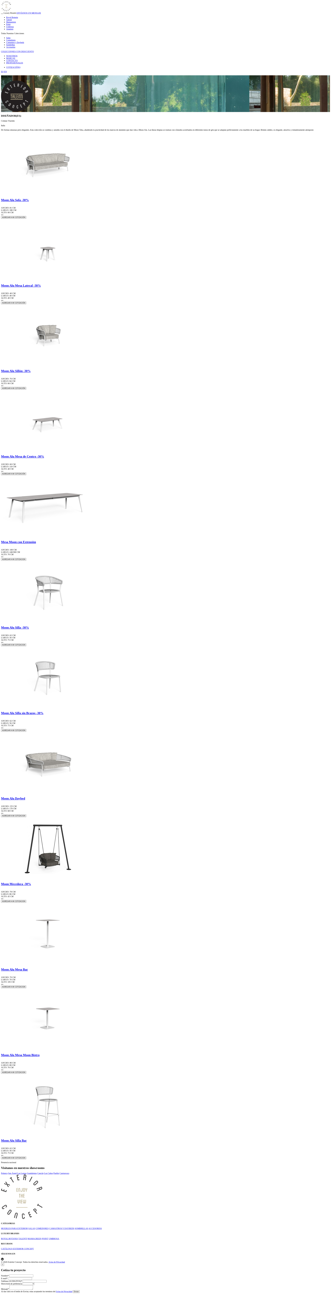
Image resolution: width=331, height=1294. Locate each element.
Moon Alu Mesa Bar (14, 969)
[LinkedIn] (2, 1260)
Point (8, 24)
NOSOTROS (11, 56)
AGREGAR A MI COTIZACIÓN (13, 217)
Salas (8, 38)
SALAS (31, 1228)
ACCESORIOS (95, 1228)
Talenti (9, 20)
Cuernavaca (64, 1173)
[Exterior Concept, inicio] (21, 1218)
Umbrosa (10, 27)
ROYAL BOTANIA (9, 1239)
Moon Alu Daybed (13, 798)
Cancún (40, 1173)
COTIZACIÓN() (13, 67)
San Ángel (12, 1173)
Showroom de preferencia (11, 1284)
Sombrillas (10, 45)
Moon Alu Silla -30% (15, 627)
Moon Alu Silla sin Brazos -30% (22, 713)
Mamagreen (11, 22)
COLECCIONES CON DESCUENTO (17, 51)
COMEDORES (42, 1228)
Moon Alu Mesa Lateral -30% (21, 285)
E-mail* (4, 1278)
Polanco (4, 1173)
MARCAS (10, 58)
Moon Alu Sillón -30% (16, 371)
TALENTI (22, 1239)
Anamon (9, 29)
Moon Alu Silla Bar (14, 1140)
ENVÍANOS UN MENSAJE (29, 13)
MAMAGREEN (35, 1239)
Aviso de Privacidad (56, 1262)
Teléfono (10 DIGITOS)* (11, 1281)
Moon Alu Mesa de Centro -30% (22, 456)
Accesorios (10, 47)
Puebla (56, 1173)
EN (5, 72)
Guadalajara (32, 1173)
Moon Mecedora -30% (16, 884)
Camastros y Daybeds (15, 42)
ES (2, 72)
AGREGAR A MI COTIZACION (13, 559)
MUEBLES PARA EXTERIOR (14, 1228)
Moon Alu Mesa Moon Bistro (20, 1055)
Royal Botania (12, 17)
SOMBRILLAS (81, 1228)
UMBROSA (54, 1239)
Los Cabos (48, 1173)
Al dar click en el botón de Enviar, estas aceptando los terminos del (36, 1291)
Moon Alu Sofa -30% (15, 200)
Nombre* (5, 1276)
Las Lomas (21, 1173)
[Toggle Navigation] (2, 13)
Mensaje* (5, 1289)
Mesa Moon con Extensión (18, 542)
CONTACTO (12, 60)
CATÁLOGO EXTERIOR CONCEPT (17, 1249)
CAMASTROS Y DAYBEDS (61, 1228)
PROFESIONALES (14, 63)
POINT (45, 1239)
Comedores (11, 40)
